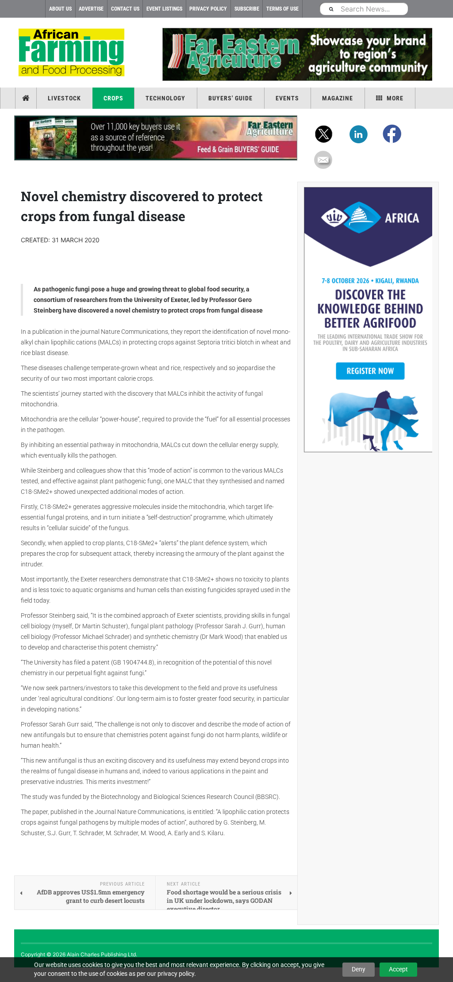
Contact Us (125, 9)
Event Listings (164, 9)
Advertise (91, 9)
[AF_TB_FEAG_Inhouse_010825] (297, 54)
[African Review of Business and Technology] (72, 53)
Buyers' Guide (230, 98)
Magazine (337, 98)
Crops (113, 98)
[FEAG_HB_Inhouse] (156, 138)
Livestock (64, 98)
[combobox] (363, 8)
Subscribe (246, 9)
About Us (60, 9)
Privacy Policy (208, 9)
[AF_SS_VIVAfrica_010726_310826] (368, 319)
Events (287, 98)
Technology (165, 98)
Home (26, 98)
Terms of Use (282, 9)
